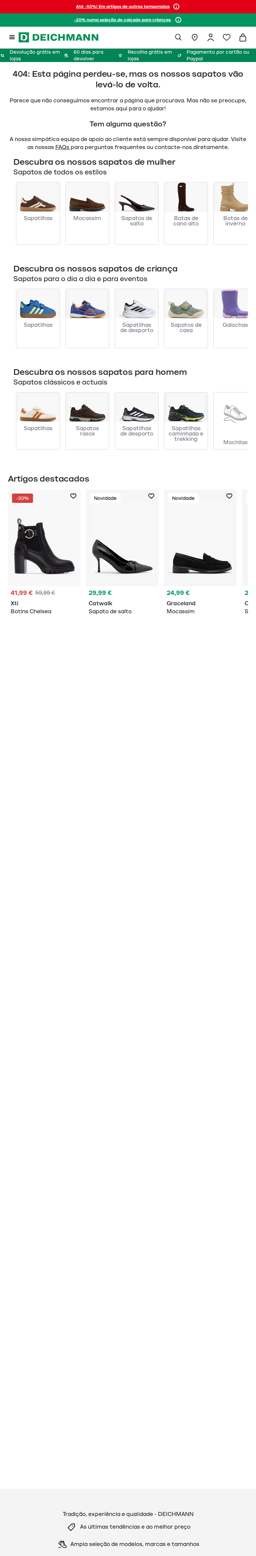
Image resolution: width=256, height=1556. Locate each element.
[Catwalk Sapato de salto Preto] (122, 554)
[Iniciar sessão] (210, 37)
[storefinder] (194, 37)
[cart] (242, 37)
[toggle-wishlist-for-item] (73, 496)
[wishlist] (226, 37)
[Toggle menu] (12, 37)
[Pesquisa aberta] (178, 37)
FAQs (63, 147)
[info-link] (176, 7)
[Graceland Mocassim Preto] (200, 554)
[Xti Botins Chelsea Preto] (44, 554)
